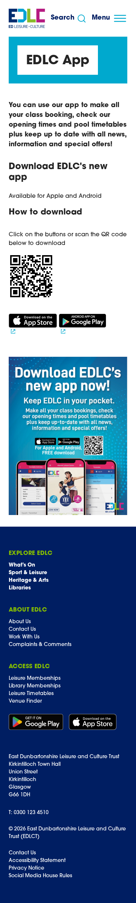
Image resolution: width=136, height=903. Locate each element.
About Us (20, 622)
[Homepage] (27, 18)
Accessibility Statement (37, 860)
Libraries (20, 588)
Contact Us (22, 629)
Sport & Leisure (28, 573)
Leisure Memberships (35, 678)
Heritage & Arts (29, 580)
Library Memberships (35, 686)
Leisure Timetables (31, 693)
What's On (22, 565)
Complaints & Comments (40, 644)
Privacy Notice (26, 868)
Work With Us (24, 637)
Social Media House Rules (40, 876)
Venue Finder (25, 701)
